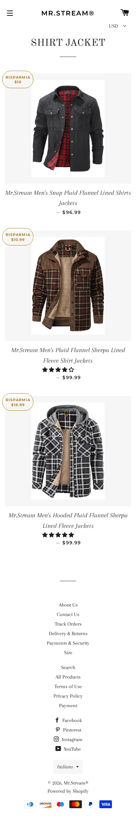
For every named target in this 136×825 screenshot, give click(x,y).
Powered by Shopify (68, 791)
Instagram (71, 739)
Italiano (65, 767)
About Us (68, 605)
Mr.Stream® (68, 13)
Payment (68, 706)
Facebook (71, 720)
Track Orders (68, 624)
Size (68, 653)
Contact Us (68, 614)
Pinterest (71, 730)
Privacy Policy (68, 696)
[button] (58, 370)
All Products (68, 677)
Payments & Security (68, 643)
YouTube (71, 749)
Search (68, 667)
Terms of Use (68, 686)
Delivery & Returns (68, 633)
